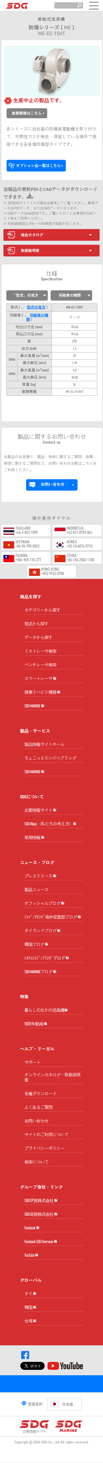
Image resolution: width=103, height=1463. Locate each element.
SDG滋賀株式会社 (39, 1214)
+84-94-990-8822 (27, 546)
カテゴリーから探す (42, 610)
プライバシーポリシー (44, 1148)
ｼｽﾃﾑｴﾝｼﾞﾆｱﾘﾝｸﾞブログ (45, 958)
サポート (32, 1062)
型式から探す (36, 624)
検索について (36, 1162)
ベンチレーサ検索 (40, 665)
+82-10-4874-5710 (79, 546)
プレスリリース (38, 876)
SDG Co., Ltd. (50, 1442)
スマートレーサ (38, 678)
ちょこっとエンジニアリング (50, 758)
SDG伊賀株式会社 (39, 1200)
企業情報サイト (38, 810)
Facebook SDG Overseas (39, 1241)
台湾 (28, 1321)
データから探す (38, 637)
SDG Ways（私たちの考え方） (48, 824)
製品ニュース (36, 889)
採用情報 (32, 837)
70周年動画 (34, 1024)
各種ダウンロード (40, 1093)
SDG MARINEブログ (38, 971)
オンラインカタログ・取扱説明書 (52, 1077)
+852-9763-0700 (52, 574)
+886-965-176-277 (28, 560)
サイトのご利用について (46, 1134)
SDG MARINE (32, 706)
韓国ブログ (34, 944)
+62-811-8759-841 (79, 532)
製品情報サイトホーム (44, 744)
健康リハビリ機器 (40, 692)
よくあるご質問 (38, 1107)
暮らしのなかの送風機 (44, 1010)
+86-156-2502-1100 (80, 560)
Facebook (30, 1228)
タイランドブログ (40, 930)
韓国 (28, 1307)
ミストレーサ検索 (40, 651)
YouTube (29, 1255)
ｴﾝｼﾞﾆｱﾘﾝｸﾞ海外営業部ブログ (51, 917)
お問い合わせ (36, 1121)
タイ (28, 1293)
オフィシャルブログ (42, 903)
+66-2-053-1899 (26, 532)
